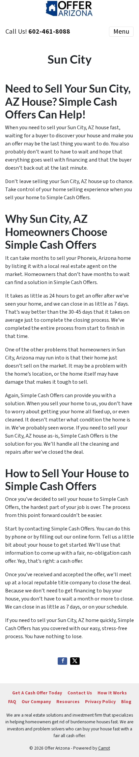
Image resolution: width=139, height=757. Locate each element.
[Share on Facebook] (62, 661)
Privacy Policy (100, 701)
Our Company (36, 701)
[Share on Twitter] (75, 661)
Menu (121, 31)
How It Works (112, 693)
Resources (68, 701)
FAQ (12, 701)
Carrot (104, 748)
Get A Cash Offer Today (37, 693)
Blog (126, 701)
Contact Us (79, 693)
